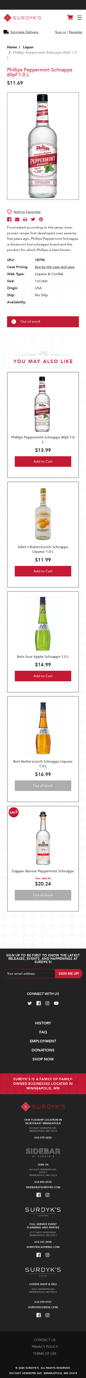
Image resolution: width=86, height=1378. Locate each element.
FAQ (43, 1032)
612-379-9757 (43, 1302)
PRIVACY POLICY (45, 1347)
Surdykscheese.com (43, 1307)
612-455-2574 (43, 1182)
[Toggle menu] (79, 18)
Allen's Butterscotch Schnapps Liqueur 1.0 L (43, 549)
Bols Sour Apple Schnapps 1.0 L (43, 656)
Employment (43, 1041)
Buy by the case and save (55, 267)
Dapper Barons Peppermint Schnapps (43, 871)
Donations (43, 1050)
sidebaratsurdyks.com (43, 1187)
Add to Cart (43, 461)
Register (75, 32)
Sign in (60, 32)
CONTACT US (45, 1340)
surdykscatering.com (43, 1247)
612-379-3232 (43, 1137)
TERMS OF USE (44, 1353)
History (43, 1023)
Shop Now (43, 1059)
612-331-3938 (43, 1242)
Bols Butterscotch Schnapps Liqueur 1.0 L (43, 764)
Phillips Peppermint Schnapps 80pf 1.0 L (43, 439)
